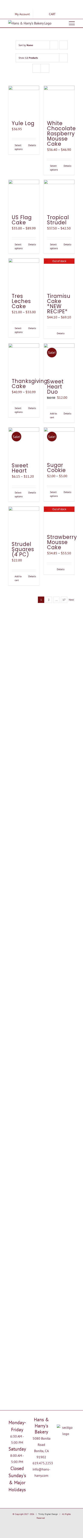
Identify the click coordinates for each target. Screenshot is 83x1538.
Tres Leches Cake (21, 301)
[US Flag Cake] (24, 195)
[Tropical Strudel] (59, 195)
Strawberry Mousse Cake (62, 542)
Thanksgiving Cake (30, 384)
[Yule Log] (24, 101)
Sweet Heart (20, 468)
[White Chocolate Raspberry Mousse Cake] (59, 101)
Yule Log (23, 123)
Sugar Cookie (56, 468)
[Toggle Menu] (72, 23)
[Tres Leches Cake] (24, 273)
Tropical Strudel (58, 220)
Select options (19, 147)
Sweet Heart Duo (55, 386)
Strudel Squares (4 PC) (23, 549)
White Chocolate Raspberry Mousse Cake (61, 133)
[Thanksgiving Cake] (24, 358)
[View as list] (45, 68)
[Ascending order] (63, 45)
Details (32, 145)
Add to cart (53, 415)
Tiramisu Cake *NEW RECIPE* (58, 303)
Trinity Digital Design (48, 1514)
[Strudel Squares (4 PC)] (24, 522)
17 (64, 599)
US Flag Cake (22, 220)
